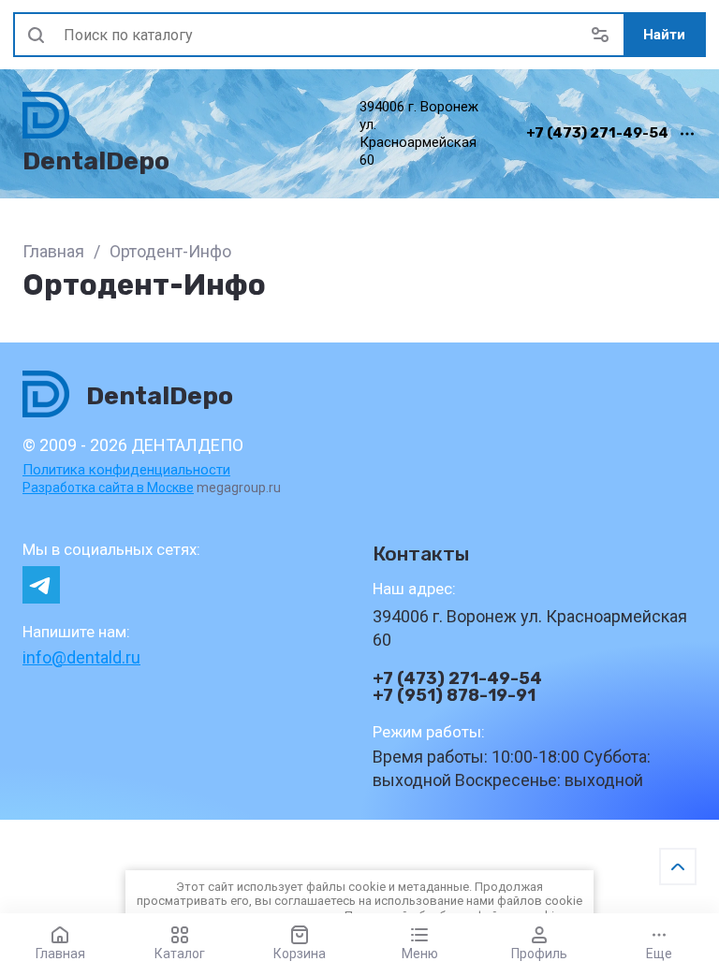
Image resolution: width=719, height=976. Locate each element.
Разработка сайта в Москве (108, 487)
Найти (664, 34)
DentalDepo (95, 161)
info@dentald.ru (81, 657)
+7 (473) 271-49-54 (597, 133)
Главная (53, 251)
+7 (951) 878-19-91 (454, 695)
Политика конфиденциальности (126, 469)
